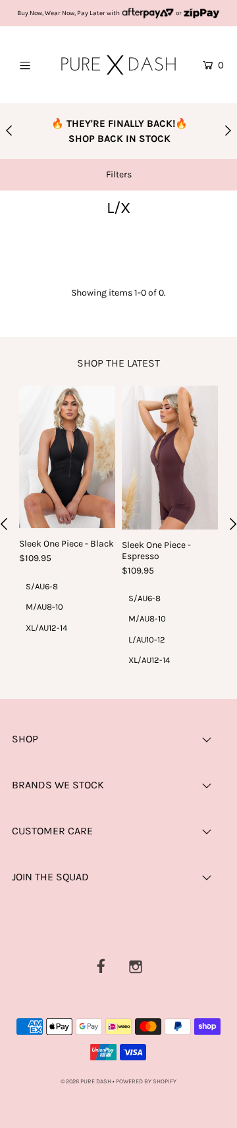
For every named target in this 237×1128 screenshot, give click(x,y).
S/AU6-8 (42, 586)
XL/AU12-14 (46, 628)
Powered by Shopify (146, 1081)
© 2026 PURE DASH (87, 1081)
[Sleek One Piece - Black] (67, 457)
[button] (118, 175)
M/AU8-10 (44, 607)
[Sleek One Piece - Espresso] (170, 458)
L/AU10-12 (146, 639)
